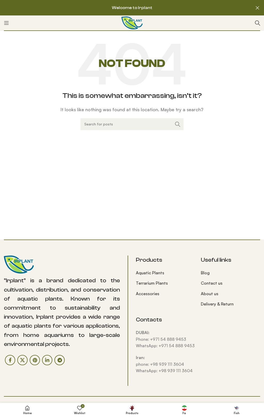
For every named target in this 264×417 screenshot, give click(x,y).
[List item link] (164, 273)
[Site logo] (132, 22)
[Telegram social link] (59, 360)
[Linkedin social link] (47, 360)
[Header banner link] (124, 7)
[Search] (257, 23)
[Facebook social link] (10, 360)
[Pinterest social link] (35, 360)
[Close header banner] (257, 7)
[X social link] (22, 360)
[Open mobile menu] (6, 23)
